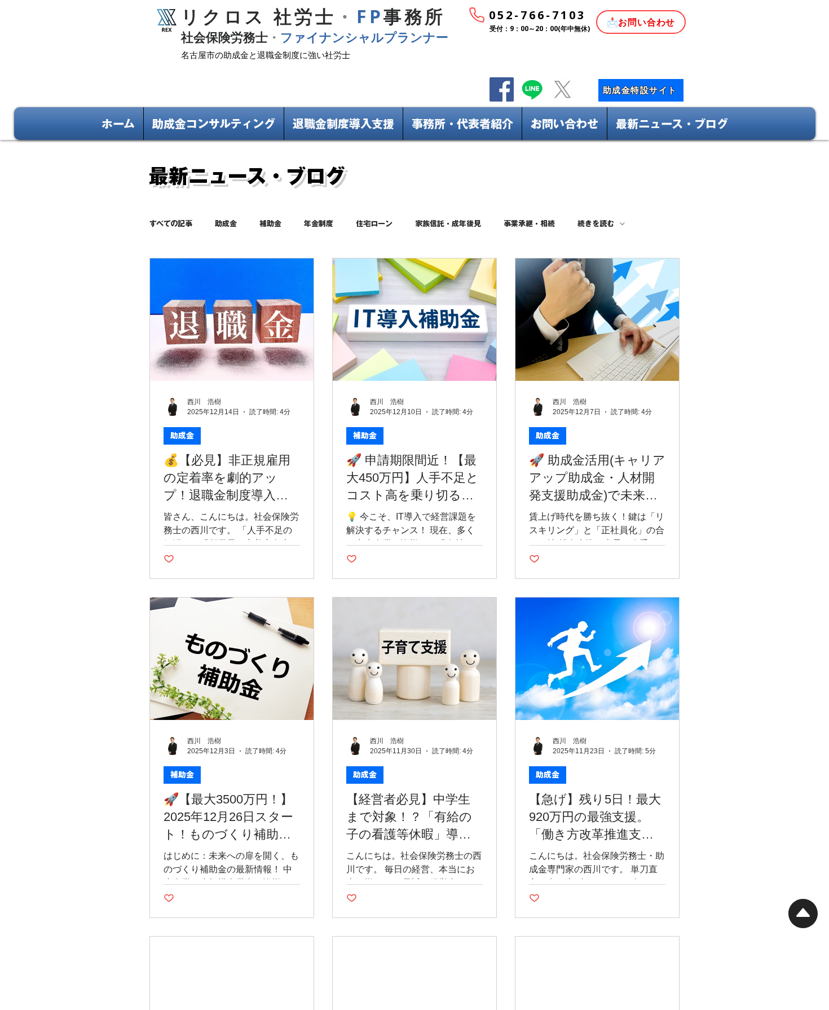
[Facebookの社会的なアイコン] (502, 89)
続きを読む (595, 223)
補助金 (270, 223)
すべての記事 (170, 223)
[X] (562, 89)
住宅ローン (374, 223)
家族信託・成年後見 (448, 223)
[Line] (532, 89)
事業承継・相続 (529, 223)
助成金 (226, 223)
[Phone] (476, 14)
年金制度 (318, 223)
